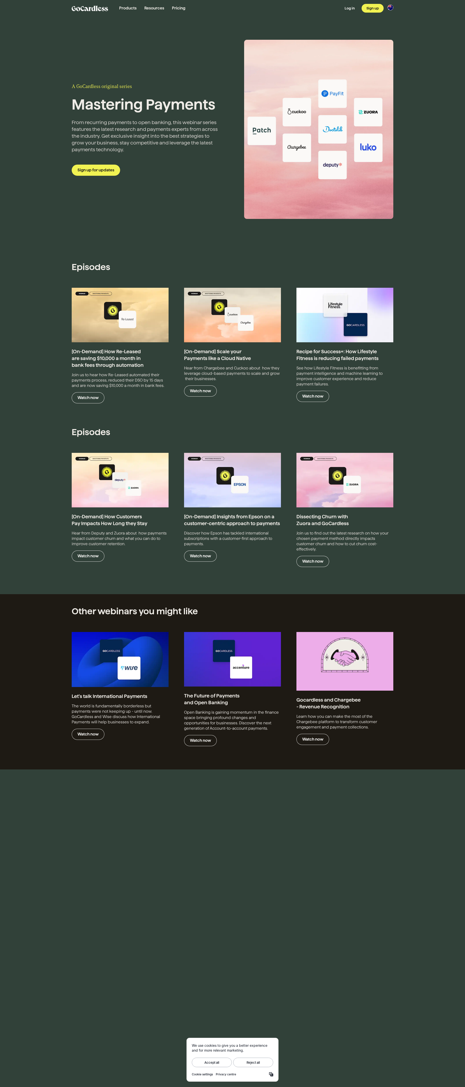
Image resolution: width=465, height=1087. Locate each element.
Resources (154, 8)
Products (128, 8)
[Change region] (390, 7)
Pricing (178, 8)
